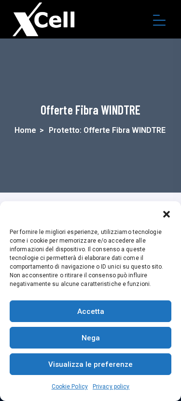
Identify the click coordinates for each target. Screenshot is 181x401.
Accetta (90, 311)
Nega (91, 338)
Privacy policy (111, 386)
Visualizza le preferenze (90, 364)
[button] (166, 213)
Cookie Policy (70, 386)
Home (25, 130)
